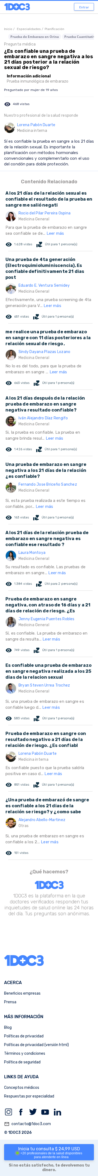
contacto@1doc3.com (27, 1124)
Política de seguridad (22, 1062)
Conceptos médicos (21, 1087)
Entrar (84, 7)
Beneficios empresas (22, 993)
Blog (8, 1027)
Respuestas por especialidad (29, 1096)
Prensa (10, 1002)
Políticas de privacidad (24, 1036)
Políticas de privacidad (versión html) (36, 1045)
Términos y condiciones (24, 1053)
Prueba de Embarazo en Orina (34, 36)
